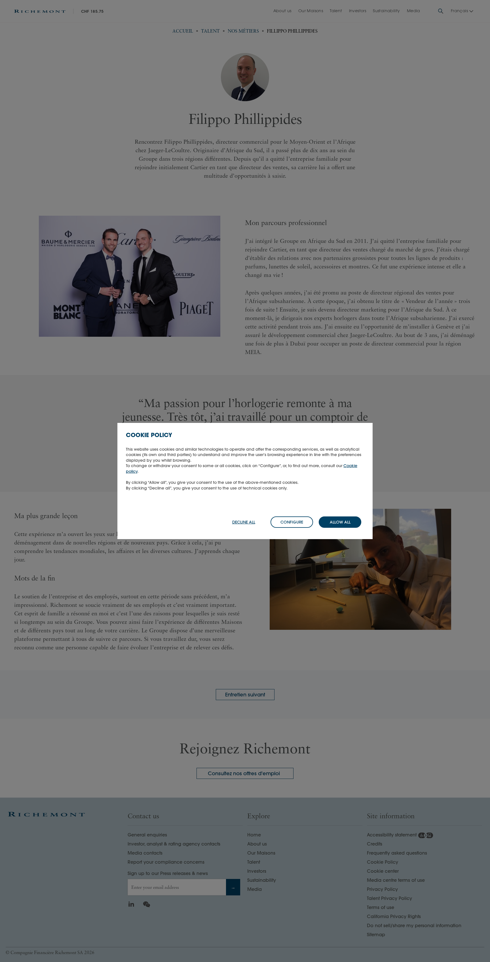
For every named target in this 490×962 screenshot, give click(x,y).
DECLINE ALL (243, 522)
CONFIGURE (291, 522)
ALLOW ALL (340, 522)
